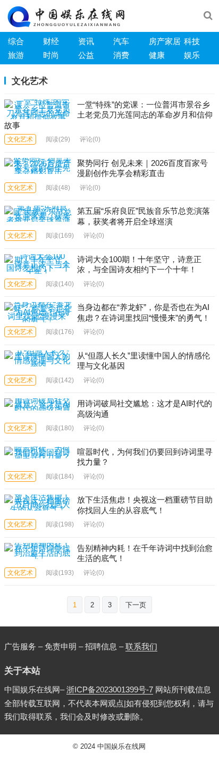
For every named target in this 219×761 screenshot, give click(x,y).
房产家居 (165, 41)
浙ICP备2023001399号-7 (109, 689)
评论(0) (90, 139)
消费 (121, 55)
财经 (51, 41)
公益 (86, 55)
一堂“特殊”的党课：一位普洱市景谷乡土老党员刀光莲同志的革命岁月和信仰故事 (108, 115)
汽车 (121, 41)
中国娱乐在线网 (121, 746)
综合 (16, 41)
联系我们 (141, 646)
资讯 (86, 41)
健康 (157, 55)
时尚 (51, 55)
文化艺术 (20, 139)
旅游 (16, 55)
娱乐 (192, 55)
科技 (192, 41)
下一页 (135, 605)
